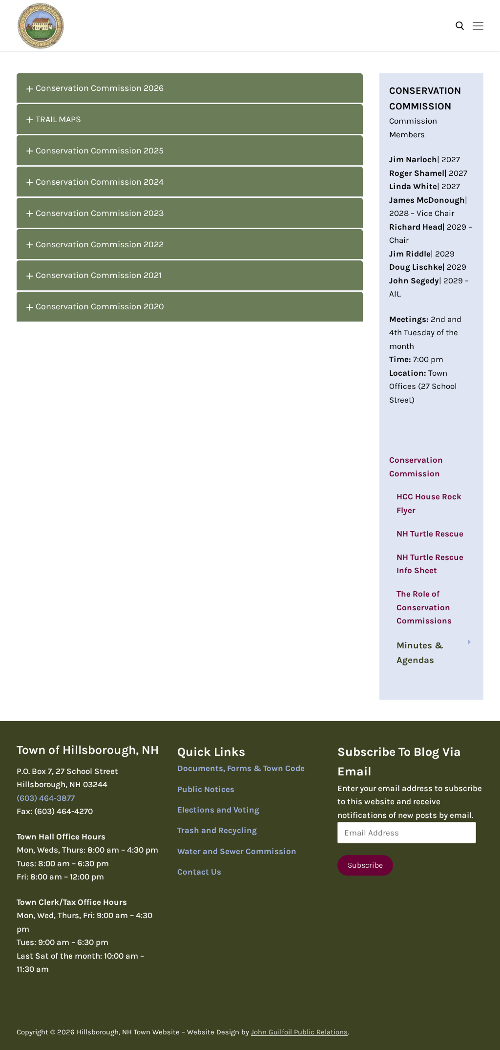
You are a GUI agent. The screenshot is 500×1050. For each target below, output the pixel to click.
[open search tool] (460, 25)
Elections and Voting (218, 809)
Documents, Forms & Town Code (241, 768)
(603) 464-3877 (46, 798)
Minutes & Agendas (419, 652)
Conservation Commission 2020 (100, 306)
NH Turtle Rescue (429, 533)
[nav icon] (478, 25)
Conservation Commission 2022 (100, 244)
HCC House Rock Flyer (428, 503)
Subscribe (365, 865)
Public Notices (205, 789)
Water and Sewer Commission (236, 851)
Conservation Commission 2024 (100, 181)
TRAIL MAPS (58, 119)
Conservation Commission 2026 (100, 88)
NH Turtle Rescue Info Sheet (429, 564)
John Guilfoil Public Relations (299, 1032)
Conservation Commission (416, 466)
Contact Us (199, 872)
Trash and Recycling (217, 830)
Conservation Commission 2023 (100, 213)
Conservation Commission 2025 (100, 150)
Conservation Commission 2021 (99, 275)
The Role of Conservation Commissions (424, 607)
